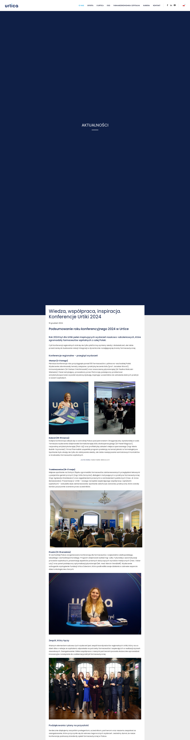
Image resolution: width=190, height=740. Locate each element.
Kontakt (156, 5)
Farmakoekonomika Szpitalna (126, 5)
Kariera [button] (146, 5)
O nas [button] (81, 5)
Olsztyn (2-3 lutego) (58, 360)
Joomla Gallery (85, 460)
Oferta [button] (90, 5)
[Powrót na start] (11, 5)
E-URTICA (100, 5)
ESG (108, 5)
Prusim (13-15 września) (60, 552)
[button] (184, 5)
